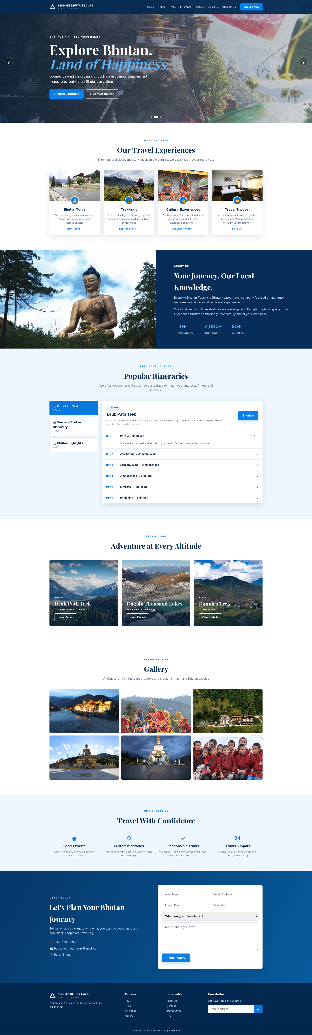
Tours (161, 6)
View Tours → (74, 228)
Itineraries (185, 6)
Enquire (248, 415)
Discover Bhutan (102, 94)
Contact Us (229, 6)
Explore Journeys (66, 94)
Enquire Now (251, 6)
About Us (213, 6)
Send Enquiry (176, 958)
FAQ (169, 1015)
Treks (172, 6)
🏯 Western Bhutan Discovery (67, 426)
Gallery (200, 6)
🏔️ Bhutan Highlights (68, 444)
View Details (65, 617)
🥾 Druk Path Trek (66, 407)
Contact (171, 1005)
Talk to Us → (237, 228)
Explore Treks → (129, 228)
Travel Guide (174, 1010)
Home (150, 6)
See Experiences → (183, 228)
